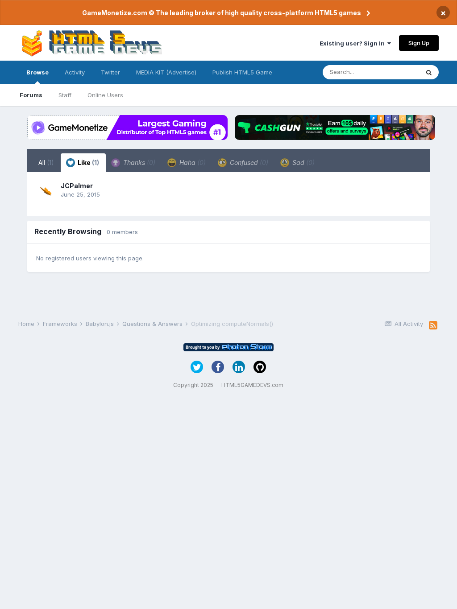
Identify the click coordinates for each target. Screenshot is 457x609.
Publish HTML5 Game (242, 72)
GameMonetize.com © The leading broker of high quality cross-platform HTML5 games (221, 12)
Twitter (110, 72)
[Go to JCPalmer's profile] (46, 191)
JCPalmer (77, 185)
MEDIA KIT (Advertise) (166, 72)
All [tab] (46, 162)
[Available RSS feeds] (433, 325)
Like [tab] (87, 162)
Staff (64, 95)
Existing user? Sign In (353, 43)
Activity (75, 72)
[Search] (429, 72)
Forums (31, 95)
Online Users (105, 95)
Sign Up (418, 42)
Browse (37, 72)
